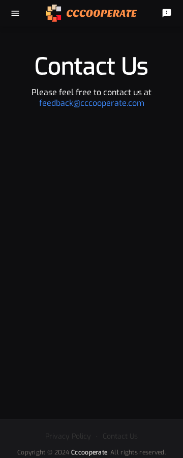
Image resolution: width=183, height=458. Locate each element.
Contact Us (120, 436)
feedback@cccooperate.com (91, 103)
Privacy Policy (68, 436)
